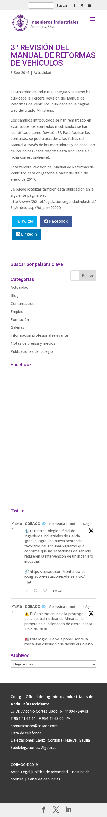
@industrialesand (62, 524)
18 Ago (86, 524)
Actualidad (42, 72)
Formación (20, 319)
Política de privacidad (50, 771)
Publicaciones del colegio (32, 351)
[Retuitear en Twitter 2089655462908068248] (37, 591)
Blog (15, 295)
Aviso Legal (20, 771)
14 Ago (86, 606)
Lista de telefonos (26, 732)
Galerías (17, 327)
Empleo (17, 311)
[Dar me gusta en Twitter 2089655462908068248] (46, 591)
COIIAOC (32, 523)
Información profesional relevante (39, 335)
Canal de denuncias (44, 779)
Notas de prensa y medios (33, 343)
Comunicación (23, 303)
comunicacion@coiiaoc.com (34, 725)
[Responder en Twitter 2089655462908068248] (27, 591)
